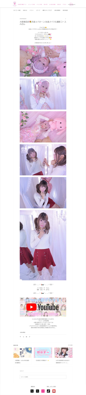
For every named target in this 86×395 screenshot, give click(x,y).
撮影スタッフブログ (47, 10)
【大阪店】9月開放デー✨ (42, 360)
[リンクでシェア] (29, 336)
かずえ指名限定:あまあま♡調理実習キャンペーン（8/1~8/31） (63, 362)
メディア (38, 10)
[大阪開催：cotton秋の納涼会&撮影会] (22, 353)
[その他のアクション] (65, 18)
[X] (32, 391)
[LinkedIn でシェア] (26, 336)
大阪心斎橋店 (57, 10)
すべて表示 (70, 345)
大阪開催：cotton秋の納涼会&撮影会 (22, 361)
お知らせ (25, 10)
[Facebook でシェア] (20, 336)
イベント (32, 10)
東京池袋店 (65, 10)
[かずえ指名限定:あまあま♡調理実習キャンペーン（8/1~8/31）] (63, 353)
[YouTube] (53, 391)
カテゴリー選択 (16, 10)
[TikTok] (48, 391)
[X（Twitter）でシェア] (23, 336)
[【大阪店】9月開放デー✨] (43, 353)
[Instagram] (43, 391)
